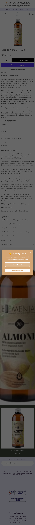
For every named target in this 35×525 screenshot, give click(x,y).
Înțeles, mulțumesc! (18, 270)
